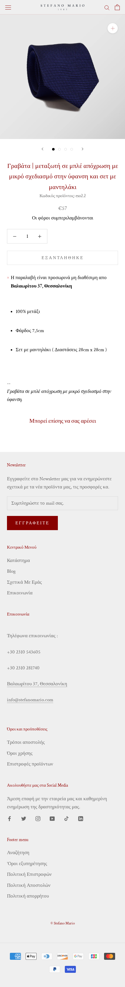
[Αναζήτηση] (107, 7)
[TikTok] (66, 818)
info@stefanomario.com (30, 700)
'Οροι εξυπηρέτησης (27, 863)
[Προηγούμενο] (42, 149)
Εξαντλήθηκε (63, 258)
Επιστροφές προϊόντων (30, 764)
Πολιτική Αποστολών (29, 885)
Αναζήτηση (18, 852)
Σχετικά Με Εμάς (24, 582)
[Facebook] (9, 818)
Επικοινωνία (20, 593)
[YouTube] (52, 818)
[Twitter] (23, 818)
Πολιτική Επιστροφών (29, 874)
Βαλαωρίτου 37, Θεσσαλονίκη (37, 684)
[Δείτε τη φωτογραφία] (53, 149)
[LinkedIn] (80, 818)
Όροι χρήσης (20, 753)
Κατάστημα (18, 560)
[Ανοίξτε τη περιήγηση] (8, 7)
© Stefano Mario (63, 923)
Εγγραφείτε (32, 523)
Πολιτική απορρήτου (28, 896)
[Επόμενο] (82, 149)
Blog (11, 571)
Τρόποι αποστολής (26, 742)
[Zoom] (113, 28)
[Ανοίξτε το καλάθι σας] (117, 7)
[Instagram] (37, 818)
